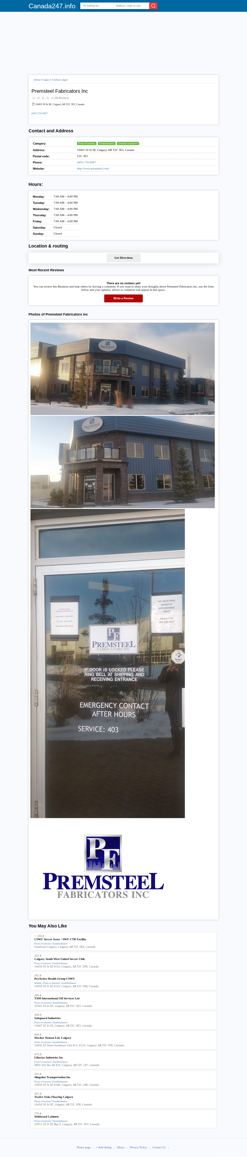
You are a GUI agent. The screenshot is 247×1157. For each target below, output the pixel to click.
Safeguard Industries (47, 1018)
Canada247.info (52, 6)
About (120, 1147)
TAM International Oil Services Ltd (56, 998)
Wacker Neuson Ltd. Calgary (52, 1037)
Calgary (46, 79)
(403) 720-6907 (39, 113)
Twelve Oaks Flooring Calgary (53, 1096)
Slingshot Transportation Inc (52, 1077)
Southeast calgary (60, 79)
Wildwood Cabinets (46, 1116)
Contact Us (159, 1147)
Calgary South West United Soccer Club (59, 958)
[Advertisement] (124, 42)
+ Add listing (104, 1147)
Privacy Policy (138, 1147)
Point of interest (86, 143)
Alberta (36, 79)
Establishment (106, 143)
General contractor (128, 143)
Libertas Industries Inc (48, 1057)
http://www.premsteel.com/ (93, 168)
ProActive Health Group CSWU (54, 978)
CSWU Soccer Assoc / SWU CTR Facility (60, 939)
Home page (84, 1147)
